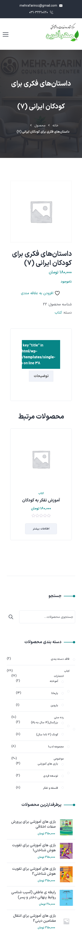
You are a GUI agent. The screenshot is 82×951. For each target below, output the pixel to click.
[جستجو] (12, 616)
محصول (40, 125)
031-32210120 (39, 12)
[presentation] (11, 494)
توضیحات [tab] (41, 376)
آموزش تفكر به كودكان (41, 500)
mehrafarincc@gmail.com (39, 5)
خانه (55, 125)
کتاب (58, 312)
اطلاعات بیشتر (41, 529)
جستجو (55, 596)
